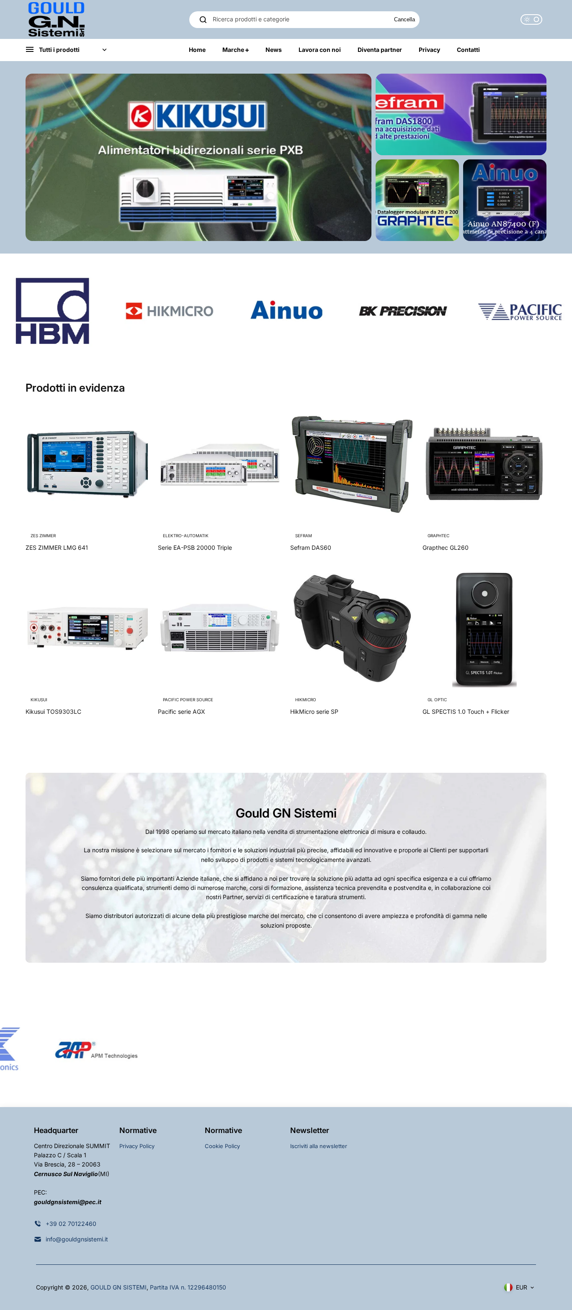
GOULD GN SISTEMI (118, 1287)
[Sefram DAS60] (352, 464)
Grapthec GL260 (446, 547)
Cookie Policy (222, 1146)
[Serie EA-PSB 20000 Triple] (220, 464)
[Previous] (331, 223)
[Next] (354, 223)
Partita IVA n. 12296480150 (188, 1287)
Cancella (404, 19)
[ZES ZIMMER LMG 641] (87, 464)
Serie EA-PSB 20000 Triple (195, 547)
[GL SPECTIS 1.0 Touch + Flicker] (484, 628)
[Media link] (198, 157)
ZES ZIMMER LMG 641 (57, 547)
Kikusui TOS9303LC (53, 711)
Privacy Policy (137, 1146)
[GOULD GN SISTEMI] (57, 19)
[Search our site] (203, 19)
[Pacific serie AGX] (220, 628)
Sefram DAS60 (310, 547)
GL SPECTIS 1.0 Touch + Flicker (466, 711)
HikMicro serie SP (314, 711)
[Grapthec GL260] (484, 464)
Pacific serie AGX (181, 711)
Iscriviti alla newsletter (318, 1146)
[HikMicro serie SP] (352, 628)
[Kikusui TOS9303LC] (87, 628)
